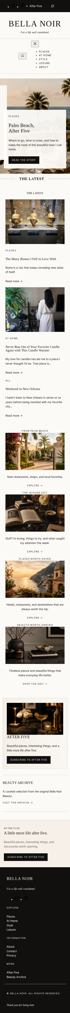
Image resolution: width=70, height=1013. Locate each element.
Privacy (11, 955)
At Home (11, 338)
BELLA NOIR (35, 23)
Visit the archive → (18, 802)
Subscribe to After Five (28, 759)
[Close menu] (35, 44)
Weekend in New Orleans (22, 389)
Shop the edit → (35, 684)
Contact (12, 951)
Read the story (24, 160)
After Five (13, 972)
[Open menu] (22, 56)
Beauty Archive (16, 977)
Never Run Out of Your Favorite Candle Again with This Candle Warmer (32, 348)
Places (10, 250)
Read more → (14, 281)
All (7, 380)
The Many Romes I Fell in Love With (30, 259)
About (10, 946)
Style (10, 925)
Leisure (11, 929)
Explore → (35, 485)
